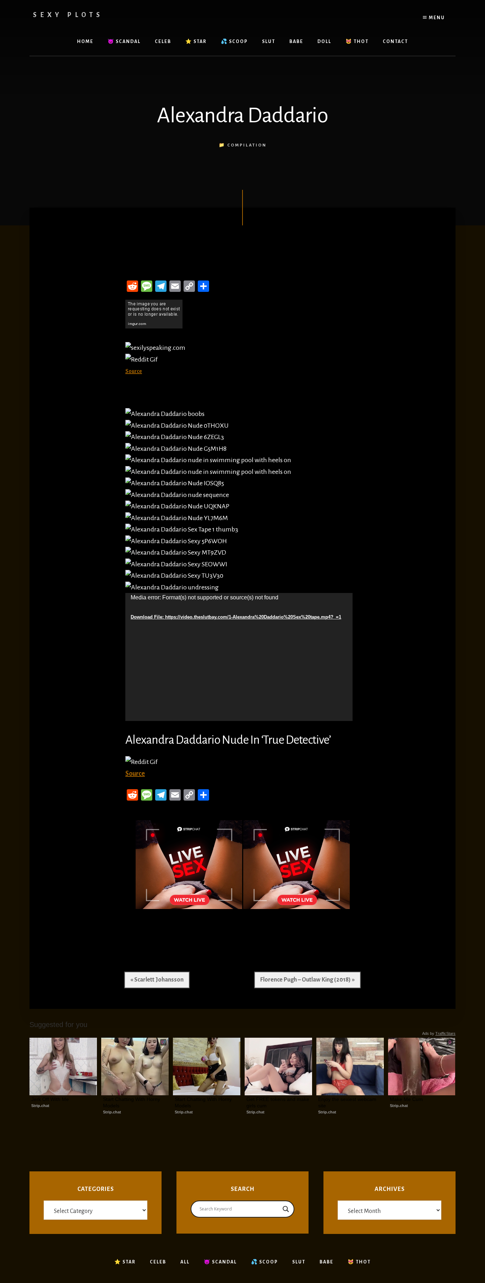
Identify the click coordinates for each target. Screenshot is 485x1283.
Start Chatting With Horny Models (132, 1102)
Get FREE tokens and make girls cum (278, 1102)
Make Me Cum (406, 1099)
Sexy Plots (68, 14)
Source (135, 773)
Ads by (439, 1033)
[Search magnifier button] (286, 1209)
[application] (239, 657)
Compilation (247, 145)
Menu (436, 17)
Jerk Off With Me (50, 1099)
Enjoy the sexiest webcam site (348, 1102)
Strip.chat (40, 1105)
